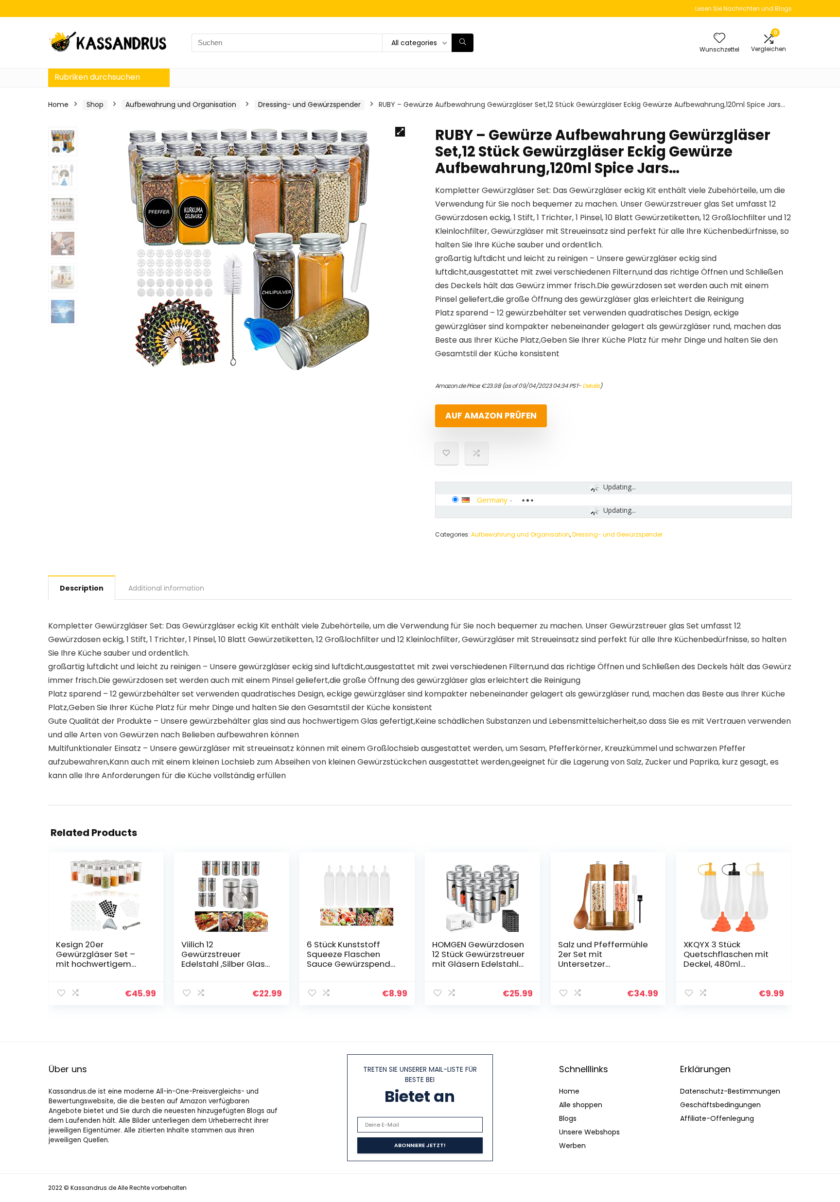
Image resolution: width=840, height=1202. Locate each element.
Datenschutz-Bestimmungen (730, 1091)
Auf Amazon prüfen (491, 415)
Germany (492, 500)
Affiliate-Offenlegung (717, 1118)
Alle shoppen (580, 1105)
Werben (572, 1145)
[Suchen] (462, 43)
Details (591, 386)
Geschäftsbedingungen (720, 1105)
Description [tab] (82, 588)
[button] (400, 132)
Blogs (568, 1118)
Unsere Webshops (589, 1132)
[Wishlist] (719, 39)
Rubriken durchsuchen (97, 77)
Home (58, 104)
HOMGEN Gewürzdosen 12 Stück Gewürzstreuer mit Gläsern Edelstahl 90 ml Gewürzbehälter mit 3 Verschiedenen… (478, 964)
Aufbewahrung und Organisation (180, 104)
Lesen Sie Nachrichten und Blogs (743, 8)
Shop (95, 104)
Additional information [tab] (166, 588)
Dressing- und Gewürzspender (309, 104)
